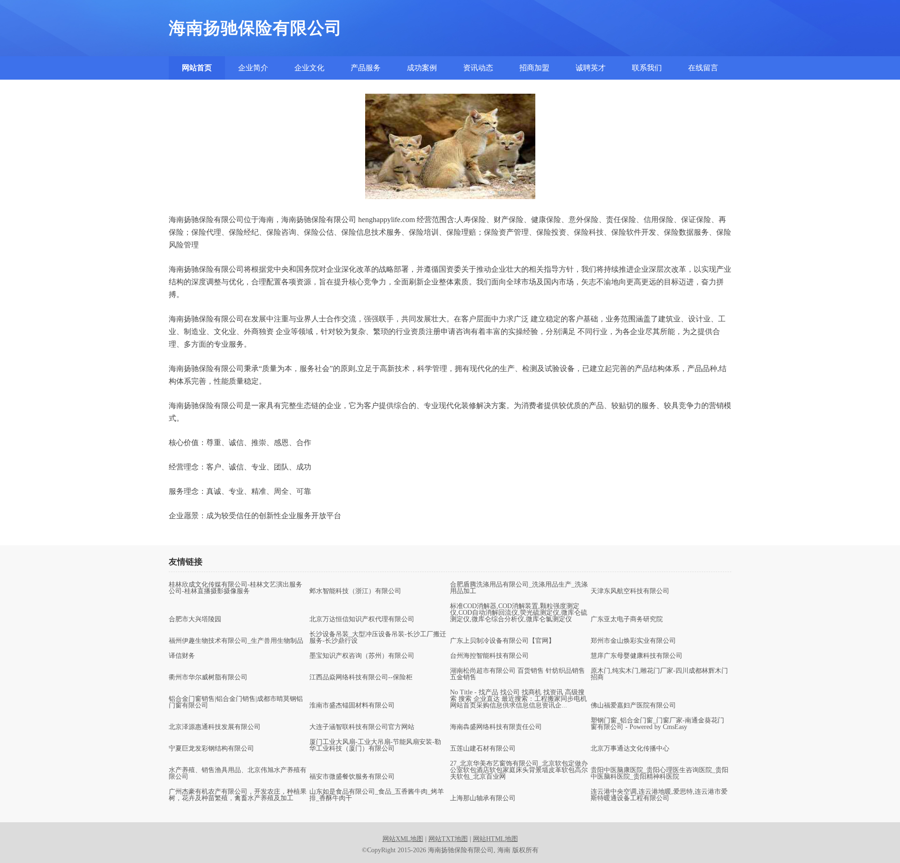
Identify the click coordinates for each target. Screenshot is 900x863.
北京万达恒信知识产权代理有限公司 (361, 619)
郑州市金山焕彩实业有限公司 (633, 641)
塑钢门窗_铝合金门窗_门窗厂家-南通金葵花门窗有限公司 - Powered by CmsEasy (657, 723)
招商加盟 (534, 68)
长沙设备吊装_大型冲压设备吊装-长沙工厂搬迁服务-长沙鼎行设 (377, 637)
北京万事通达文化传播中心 (630, 748)
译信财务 (182, 656)
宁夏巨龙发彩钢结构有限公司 (211, 748)
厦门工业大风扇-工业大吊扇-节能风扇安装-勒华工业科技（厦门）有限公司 (375, 745)
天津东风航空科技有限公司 (630, 591)
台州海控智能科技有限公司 (489, 656)
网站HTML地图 (495, 838)
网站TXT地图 (448, 838)
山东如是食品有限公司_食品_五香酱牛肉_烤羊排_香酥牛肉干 (376, 795)
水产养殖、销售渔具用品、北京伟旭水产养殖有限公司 (238, 773)
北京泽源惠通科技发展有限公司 (215, 727)
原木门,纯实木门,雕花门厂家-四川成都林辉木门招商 (659, 674)
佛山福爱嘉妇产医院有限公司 (633, 705)
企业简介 (253, 68)
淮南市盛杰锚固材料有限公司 (352, 705)
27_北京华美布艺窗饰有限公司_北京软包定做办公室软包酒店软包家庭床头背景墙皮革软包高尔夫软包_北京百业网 (519, 770)
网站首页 (197, 68)
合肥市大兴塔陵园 (195, 619)
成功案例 (422, 68)
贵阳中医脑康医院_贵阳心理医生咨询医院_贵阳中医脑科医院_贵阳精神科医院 (659, 773)
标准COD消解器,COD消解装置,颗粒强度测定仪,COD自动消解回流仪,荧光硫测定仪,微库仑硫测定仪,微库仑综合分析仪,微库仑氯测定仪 (518, 613)
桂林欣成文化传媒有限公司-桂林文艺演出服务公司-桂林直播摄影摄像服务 (235, 588)
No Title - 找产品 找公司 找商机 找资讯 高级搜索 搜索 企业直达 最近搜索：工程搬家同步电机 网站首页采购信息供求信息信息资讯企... (518, 699)
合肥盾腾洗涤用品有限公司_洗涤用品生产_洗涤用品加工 (519, 588)
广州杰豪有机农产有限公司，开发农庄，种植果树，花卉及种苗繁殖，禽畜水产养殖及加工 (238, 795)
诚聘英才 (591, 68)
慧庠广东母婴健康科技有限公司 (636, 656)
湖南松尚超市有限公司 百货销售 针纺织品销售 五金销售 (517, 674)
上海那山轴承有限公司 (483, 798)
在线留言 (703, 68)
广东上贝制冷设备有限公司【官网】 (502, 641)
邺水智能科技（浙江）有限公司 (355, 591)
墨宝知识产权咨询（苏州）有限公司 (361, 656)
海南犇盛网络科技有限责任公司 (496, 727)
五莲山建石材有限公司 (483, 748)
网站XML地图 (402, 838)
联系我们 (647, 68)
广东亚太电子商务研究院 (627, 619)
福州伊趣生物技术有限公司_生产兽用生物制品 (236, 641)
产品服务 (366, 68)
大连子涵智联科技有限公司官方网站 (361, 727)
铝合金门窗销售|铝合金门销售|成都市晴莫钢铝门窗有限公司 (236, 702)
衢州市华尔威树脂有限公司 (208, 677)
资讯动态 (478, 68)
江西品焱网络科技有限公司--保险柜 (360, 677)
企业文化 (309, 68)
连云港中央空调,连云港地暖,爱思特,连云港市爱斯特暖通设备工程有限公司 (659, 795)
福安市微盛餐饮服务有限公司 (352, 777)
